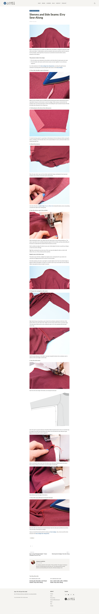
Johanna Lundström (40, 561)
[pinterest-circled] (73, 594)
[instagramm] (66, 594)
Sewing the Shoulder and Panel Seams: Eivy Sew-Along (38, 581)
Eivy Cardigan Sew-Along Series (47, 66)
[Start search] (94, 3)
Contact (51, 593)
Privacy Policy (52, 597)
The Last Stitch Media (17, 597)
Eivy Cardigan (59, 67)
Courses (51, 605)
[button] (31, 546)
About (51, 601)
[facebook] (71, 594)
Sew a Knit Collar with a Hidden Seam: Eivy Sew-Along (59, 581)
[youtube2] (68, 594)
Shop (51, 603)
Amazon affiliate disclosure (55, 599)
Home (51, 595)
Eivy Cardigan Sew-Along (34, 10)
